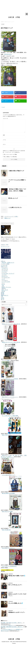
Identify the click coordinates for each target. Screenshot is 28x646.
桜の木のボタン (8, 54)
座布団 (2, 292)
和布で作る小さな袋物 (7, 511)
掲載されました (4, 295)
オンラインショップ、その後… (11, 216)
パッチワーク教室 (5, 263)
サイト (4, 144)
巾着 (11, 223)
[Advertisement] (14, 6)
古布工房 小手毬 (14, 17)
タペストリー (5, 276)
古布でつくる (4, 266)
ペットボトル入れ (6, 281)
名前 (4, 135)
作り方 (3, 284)
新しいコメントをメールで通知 (10, 154)
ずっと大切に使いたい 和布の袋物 (10, 415)
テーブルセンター (6, 277)
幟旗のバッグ (7, 218)
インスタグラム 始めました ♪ (8, 625)
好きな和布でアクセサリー (8, 548)
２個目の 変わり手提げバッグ (16, 170)
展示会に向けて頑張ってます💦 (16, 575)
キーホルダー (5, 270)
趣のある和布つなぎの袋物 (8, 493)
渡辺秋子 (18, 629)
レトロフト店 (4, 265)
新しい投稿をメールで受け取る (10, 156)
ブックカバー (5, 280)
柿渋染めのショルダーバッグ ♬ (16, 612)
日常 (2, 296)
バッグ (3, 107)
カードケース (5, 269)
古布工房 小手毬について (8, 262)
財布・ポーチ (5, 289)
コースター (4, 274)
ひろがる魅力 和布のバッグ (8, 475)
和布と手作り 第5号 (6, 434)
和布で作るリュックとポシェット (10, 397)
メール (4, 139)
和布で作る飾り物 (6, 529)
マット (3, 283)
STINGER (14, 643)
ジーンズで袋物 (5, 360)
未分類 (2, 298)
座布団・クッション (6, 287)
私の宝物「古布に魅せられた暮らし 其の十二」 (12, 622)
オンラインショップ (5, 246)
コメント (5, 118)
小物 (3, 285)
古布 (3, 223)
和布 (7, 223)
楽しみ (2, 299)
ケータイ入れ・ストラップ (8, 273)
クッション (4, 272)
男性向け (4, 288)
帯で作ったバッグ (13, 198)
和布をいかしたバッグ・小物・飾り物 (11, 324)
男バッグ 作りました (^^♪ (15, 584)
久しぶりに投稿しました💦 (15, 603)
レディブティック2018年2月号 (9, 566)
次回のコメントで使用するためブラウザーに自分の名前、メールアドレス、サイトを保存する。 (14, 151)
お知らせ (3, 261)
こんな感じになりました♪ (15, 207)
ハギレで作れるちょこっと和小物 (10, 378)
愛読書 (2, 293)
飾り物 (3, 291)
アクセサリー (5, 268)
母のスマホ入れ (4, 630)
